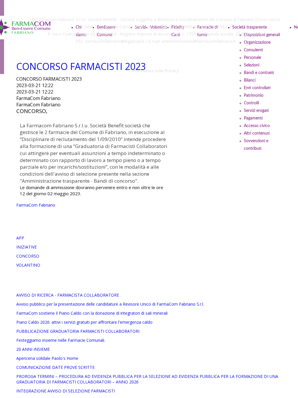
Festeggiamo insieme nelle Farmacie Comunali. (60, 340)
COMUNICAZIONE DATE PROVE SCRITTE (55, 367)
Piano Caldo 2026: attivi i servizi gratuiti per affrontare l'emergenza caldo (84, 322)
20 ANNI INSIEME (33, 349)
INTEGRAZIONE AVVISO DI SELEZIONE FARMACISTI (65, 391)
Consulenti (253, 50)
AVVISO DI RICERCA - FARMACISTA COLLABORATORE (67, 295)
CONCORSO (27, 256)
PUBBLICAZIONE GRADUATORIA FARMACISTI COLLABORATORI (77, 331)
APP (20, 238)
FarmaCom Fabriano (35, 205)
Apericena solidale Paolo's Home (47, 358)
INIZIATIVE (26, 247)
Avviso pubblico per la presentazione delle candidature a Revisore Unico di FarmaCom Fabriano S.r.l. (110, 304)
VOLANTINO (28, 265)
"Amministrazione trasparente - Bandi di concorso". (79, 180)
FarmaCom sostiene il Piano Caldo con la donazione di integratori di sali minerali (92, 313)
